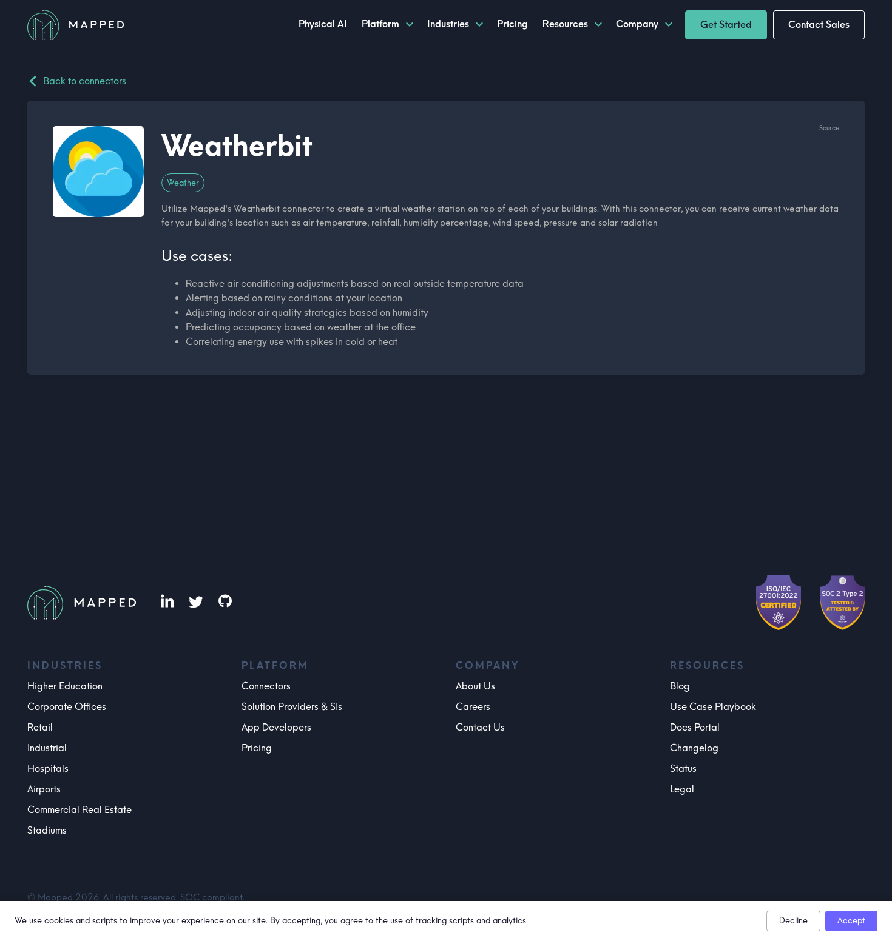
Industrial (47, 748)
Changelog (694, 748)
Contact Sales (819, 24)
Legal (682, 789)
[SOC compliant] (842, 602)
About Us (475, 686)
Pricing (257, 748)
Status (683, 768)
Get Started (726, 24)
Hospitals (48, 768)
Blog (680, 686)
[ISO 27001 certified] (778, 602)
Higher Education (65, 686)
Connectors (266, 686)
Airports (44, 789)
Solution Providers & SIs (292, 706)
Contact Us (480, 727)
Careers (473, 706)
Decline (793, 921)
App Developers (276, 727)
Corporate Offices (66, 706)
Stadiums (47, 830)
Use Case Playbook (713, 706)
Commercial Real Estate (79, 809)
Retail (40, 727)
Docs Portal (695, 727)
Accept (851, 921)
